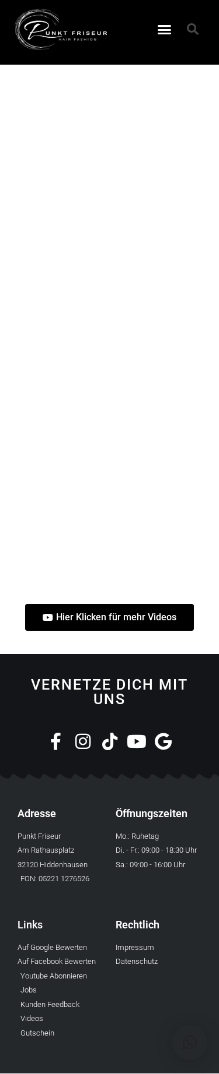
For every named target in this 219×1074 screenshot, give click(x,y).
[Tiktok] (110, 741)
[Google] (163, 741)
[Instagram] (83, 741)
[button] (164, 30)
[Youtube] (136, 741)
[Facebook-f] (56, 741)
